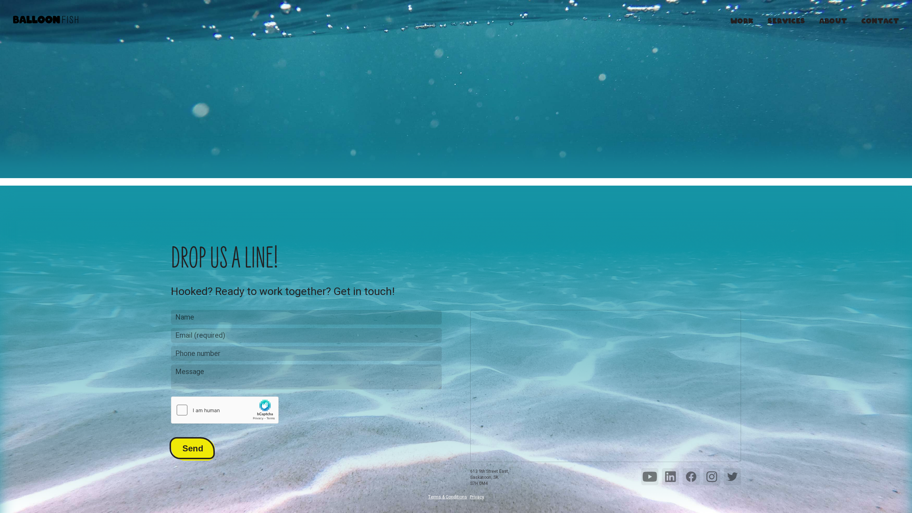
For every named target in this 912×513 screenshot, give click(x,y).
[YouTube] (649, 476)
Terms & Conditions (447, 497)
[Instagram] (711, 476)
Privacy (477, 497)
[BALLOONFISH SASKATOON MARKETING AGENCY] (45, 20)
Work (742, 20)
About (833, 20)
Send (192, 448)
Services (786, 20)
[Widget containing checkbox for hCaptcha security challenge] (225, 410)
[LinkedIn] (670, 476)
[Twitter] (732, 476)
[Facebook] (691, 476)
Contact (880, 20)
